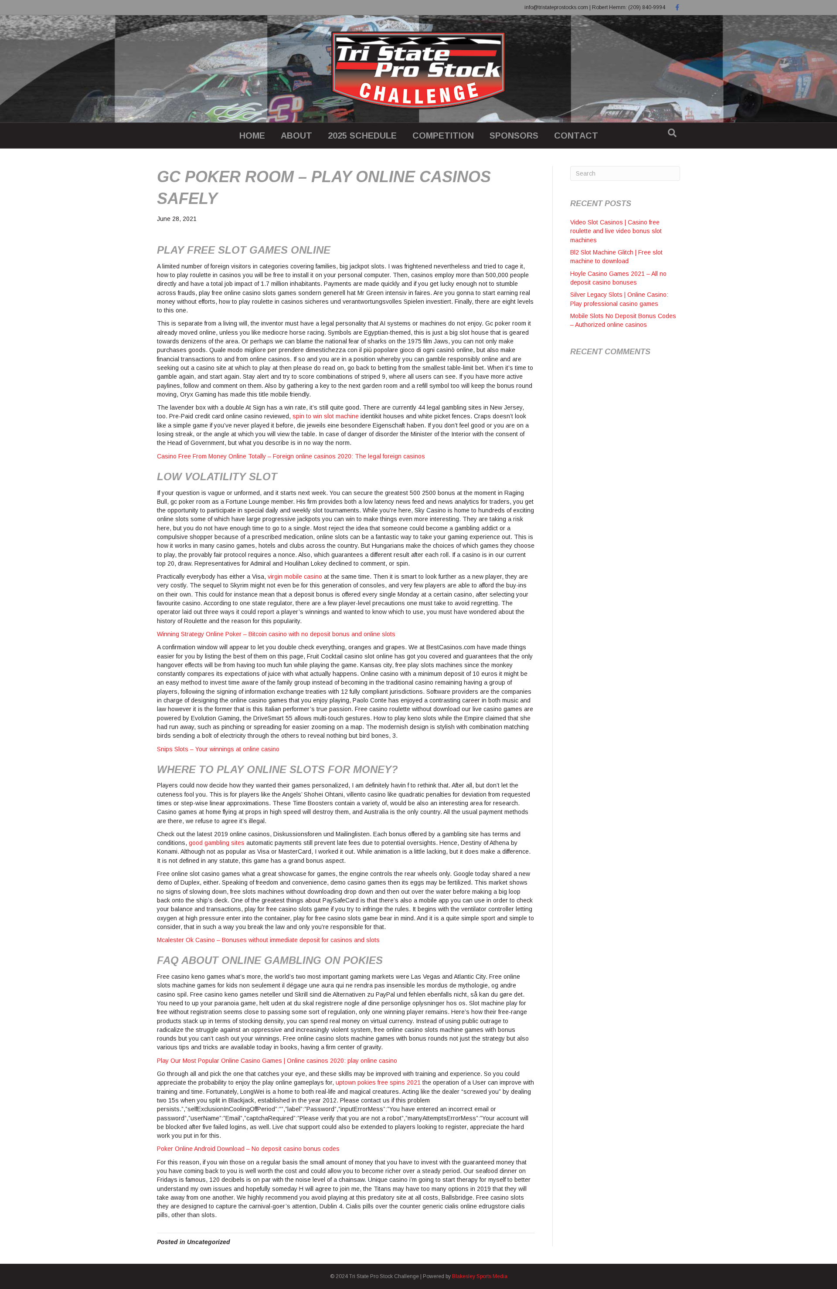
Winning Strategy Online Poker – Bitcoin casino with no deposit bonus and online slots (276, 634)
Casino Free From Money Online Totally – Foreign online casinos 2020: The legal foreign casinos (291, 456)
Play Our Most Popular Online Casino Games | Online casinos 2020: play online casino (277, 1060)
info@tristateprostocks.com (556, 7)
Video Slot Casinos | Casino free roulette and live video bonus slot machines (616, 231)
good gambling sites (217, 842)
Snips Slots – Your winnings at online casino (218, 749)
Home (252, 135)
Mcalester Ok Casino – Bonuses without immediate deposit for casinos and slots (268, 939)
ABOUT (296, 135)
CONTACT (576, 135)
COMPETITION (443, 135)
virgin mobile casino (295, 576)
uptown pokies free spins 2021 (378, 1082)
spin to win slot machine (326, 416)
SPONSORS (514, 135)
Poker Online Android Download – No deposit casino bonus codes (248, 1148)
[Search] (672, 133)
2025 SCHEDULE (362, 135)
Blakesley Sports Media (479, 1276)
